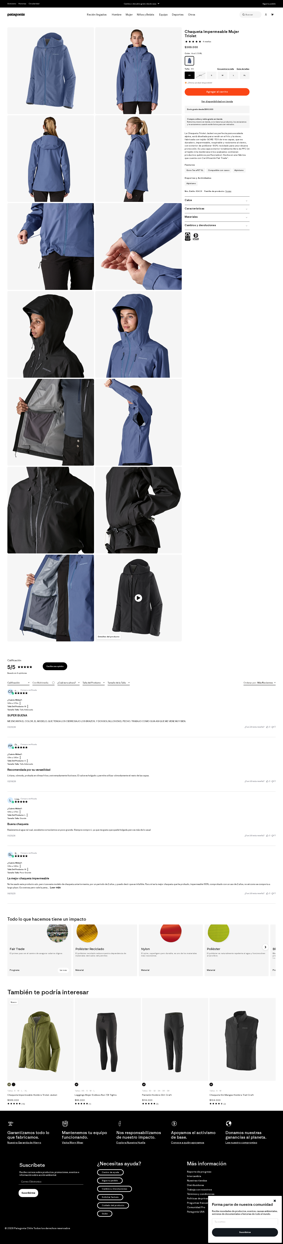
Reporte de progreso (199, 1171)
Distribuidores (195, 1185)
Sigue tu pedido (110, 1180)
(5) (157, 1104)
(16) (23, 1104)
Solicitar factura (110, 1197)
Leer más (55, 887)
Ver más (63, 970)
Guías (105, 1213)
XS (189, 75)
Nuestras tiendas (197, 1180)
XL (244, 75)
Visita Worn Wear (72, 1142)
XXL (202, 76)
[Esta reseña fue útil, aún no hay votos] (267, 727)
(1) (90, 1104)
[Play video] (138, 598)
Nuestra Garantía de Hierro (24, 1142)
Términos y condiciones (200, 1193)
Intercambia (194, 1176)
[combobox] (18, 683)
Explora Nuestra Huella (130, 1142)
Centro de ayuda (110, 1172)
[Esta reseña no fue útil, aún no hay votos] (273, 726)
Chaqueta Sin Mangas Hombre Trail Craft (231, 1094)
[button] (97, 14)
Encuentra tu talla (225, 69)
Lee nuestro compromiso (241, 1142)
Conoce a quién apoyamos (187, 1142)
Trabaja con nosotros (199, 1189)
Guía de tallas (243, 69)
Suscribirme (28, 1193)
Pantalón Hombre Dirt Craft (157, 1094)
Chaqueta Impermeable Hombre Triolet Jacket (32, 1094)
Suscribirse (245, 1232)
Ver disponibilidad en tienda (217, 101)
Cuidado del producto (113, 1205)
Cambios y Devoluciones (114, 1188)
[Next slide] (265, 947)
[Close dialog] (274, 1200)
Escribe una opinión (55, 666)
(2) (224, 1104)
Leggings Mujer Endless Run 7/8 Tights (96, 1094)
